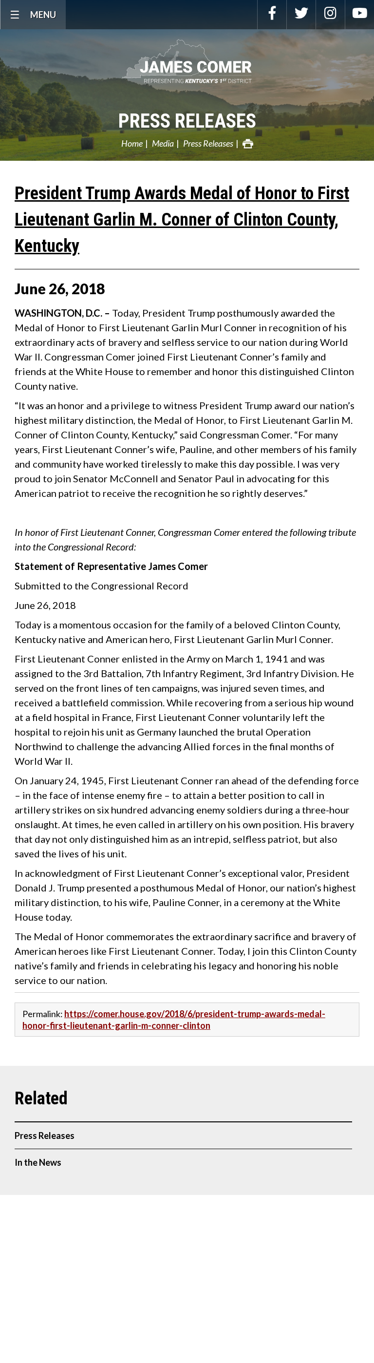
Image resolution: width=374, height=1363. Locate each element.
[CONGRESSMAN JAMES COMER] (187, 61)
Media (163, 143)
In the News (38, 1162)
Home (132, 143)
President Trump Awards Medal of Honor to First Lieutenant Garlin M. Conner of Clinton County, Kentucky (182, 219)
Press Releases (187, 121)
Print (248, 143)
